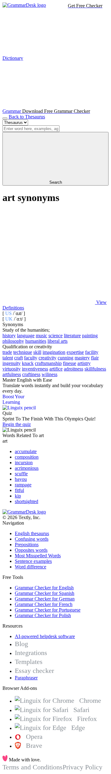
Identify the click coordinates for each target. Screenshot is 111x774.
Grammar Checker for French (43, 604)
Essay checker (34, 670)
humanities (35, 341)
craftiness (31, 374)
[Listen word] (48, 254)
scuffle (21, 473)
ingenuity (11, 363)
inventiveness (35, 368)
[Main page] (24, 5)
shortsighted (26, 501)
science (55, 335)
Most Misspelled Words (38, 555)
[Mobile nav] (4, 118)
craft (18, 357)
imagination (54, 352)
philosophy (13, 341)
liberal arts (57, 341)
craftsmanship (48, 363)
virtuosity (11, 368)
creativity (47, 357)
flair (95, 357)
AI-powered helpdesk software (45, 636)
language (26, 335)
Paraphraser (26, 677)
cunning (65, 357)
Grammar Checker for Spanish (44, 593)
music (41, 335)
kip (18, 495)
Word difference (30, 566)
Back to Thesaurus (27, 116)
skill (37, 352)
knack (28, 363)
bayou (21, 479)
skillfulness (95, 368)
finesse (69, 363)
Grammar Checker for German (45, 598)
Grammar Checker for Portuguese (47, 609)
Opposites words (31, 550)
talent (7, 357)
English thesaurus (32, 533)
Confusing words (31, 539)
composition (27, 457)
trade (7, 352)
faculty (30, 357)
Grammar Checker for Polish (43, 615)
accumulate (26, 451)
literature (72, 335)
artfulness (11, 374)
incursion (24, 462)
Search (55, 182)
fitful (19, 490)
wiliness (49, 374)
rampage (23, 484)
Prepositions (27, 544)
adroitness (73, 368)
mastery (82, 357)
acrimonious (27, 468)
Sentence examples (33, 561)
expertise (75, 352)
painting (90, 335)
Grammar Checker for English (44, 587)
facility (91, 352)
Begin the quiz (16, 424)
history (9, 335)
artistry (84, 363)
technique (22, 352)
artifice (56, 368)
